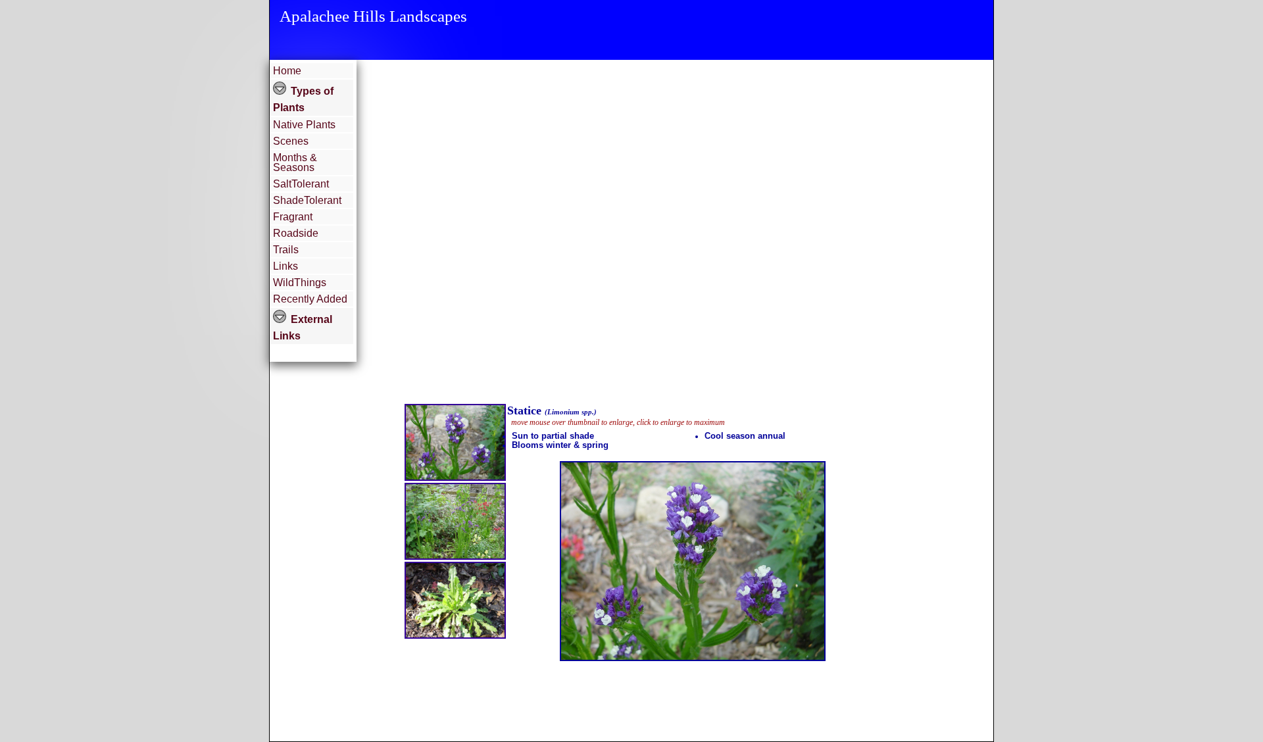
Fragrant (292, 216)
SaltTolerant (301, 183)
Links (285, 266)
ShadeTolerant (307, 200)
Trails (286, 249)
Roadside (295, 233)
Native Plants (304, 124)
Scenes (291, 141)
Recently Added (310, 299)
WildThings (299, 282)
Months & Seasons (295, 162)
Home (287, 70)
